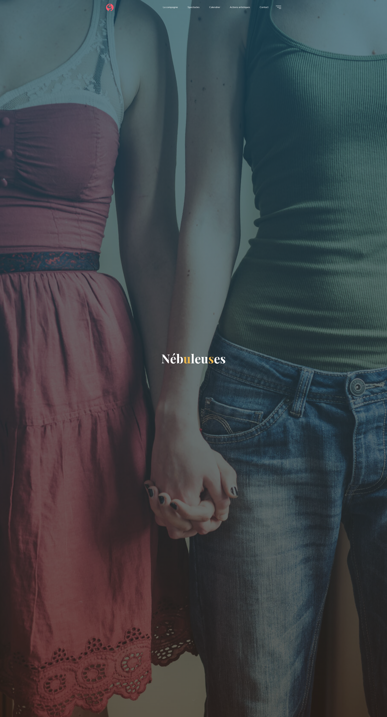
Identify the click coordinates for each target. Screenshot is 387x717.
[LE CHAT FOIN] (110, 7)
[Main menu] (278, 7)
